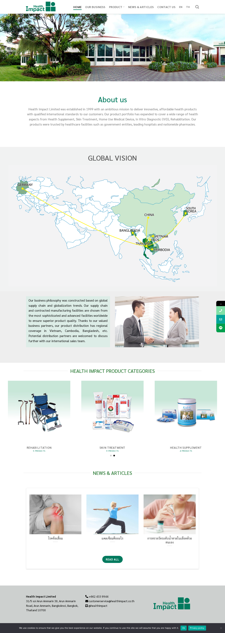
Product (115, 7)
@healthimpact (97, 605)
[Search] (197, 7)
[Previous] (28, 525)
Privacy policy (197, 628)
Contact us (166, 7)
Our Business (95, 7)
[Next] (196, 525)
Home (77, 7)
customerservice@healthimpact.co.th (111, 601)
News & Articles (141, 7)
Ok (183, 628)
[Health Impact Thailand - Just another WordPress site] (47, 7)
